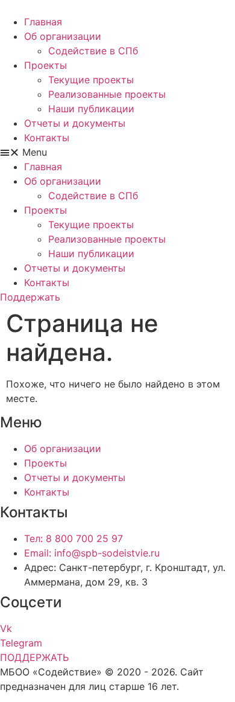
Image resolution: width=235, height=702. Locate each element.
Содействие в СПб (93, 51)
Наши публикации (91, 109)
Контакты (46, 138)
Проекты (45, 65)
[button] (117, 152)
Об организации (62, 36)
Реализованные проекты (107, 94)
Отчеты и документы (74, 123)
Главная (43, 22)
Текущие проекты (91, 80)
